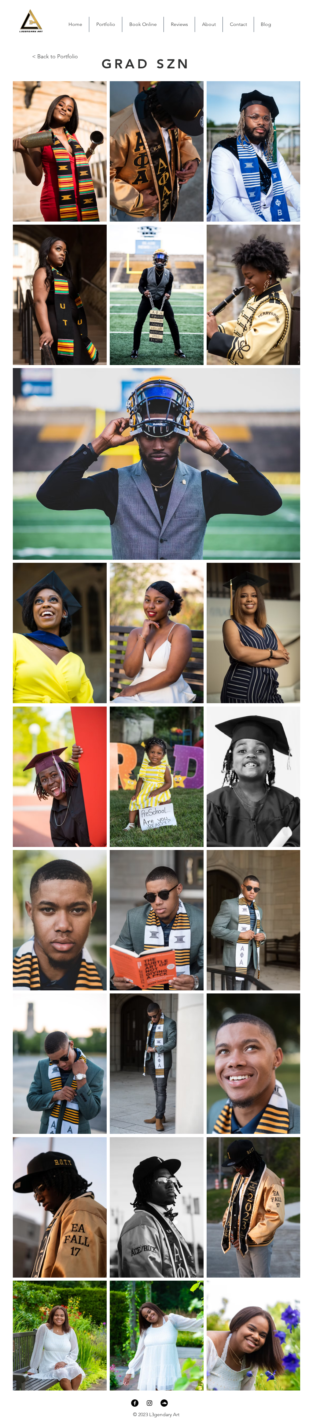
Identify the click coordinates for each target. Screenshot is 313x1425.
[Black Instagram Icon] (149, 1403)
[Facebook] (134, 1403)
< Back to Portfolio (55, 56)
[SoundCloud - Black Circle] (164, 1403)
